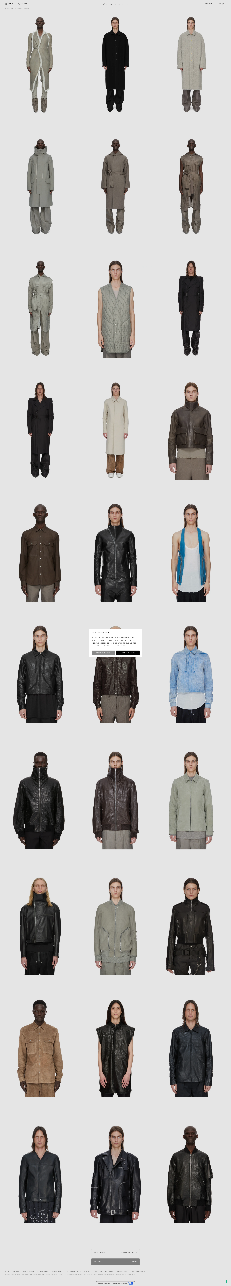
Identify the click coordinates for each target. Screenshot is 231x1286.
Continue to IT (103, 652)
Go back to (128, 652)
